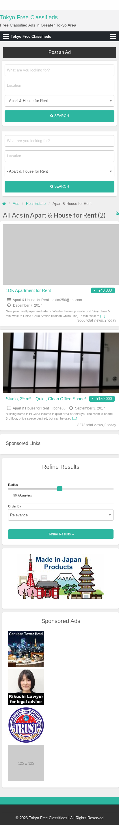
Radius (13, 484)
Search (61, 116)
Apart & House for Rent (31, 300)
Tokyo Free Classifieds (29, 17)
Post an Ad (60, 52)
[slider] (59, 488)
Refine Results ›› (61, 534)
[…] (102, 316)
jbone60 (59, 408)
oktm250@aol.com (67, 300)
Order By (14, 506)
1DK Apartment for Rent (28, 290)
